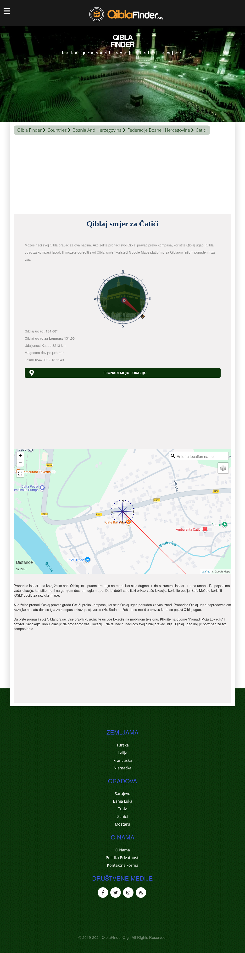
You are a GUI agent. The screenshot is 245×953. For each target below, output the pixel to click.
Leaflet (205, 571)
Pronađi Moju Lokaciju (125, 372)
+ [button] (20, 456)
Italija (122, 752)
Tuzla (122, 808)
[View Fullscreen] (20, 473)
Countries (57, 130)
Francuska (122, 760)
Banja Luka (122, 801)
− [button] (20, 463)
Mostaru (122, 824)
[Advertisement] (122, 175)
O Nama (122, 850)
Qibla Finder (29, 130)
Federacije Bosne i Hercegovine (158, 130)
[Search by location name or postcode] (173, 455)
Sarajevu (122, 793)
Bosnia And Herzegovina (97, 130)
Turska (123, 745)
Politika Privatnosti (122, 857)
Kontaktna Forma (122, 865)
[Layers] (223, 468)
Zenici (122, 816)
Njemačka (122, 768)
